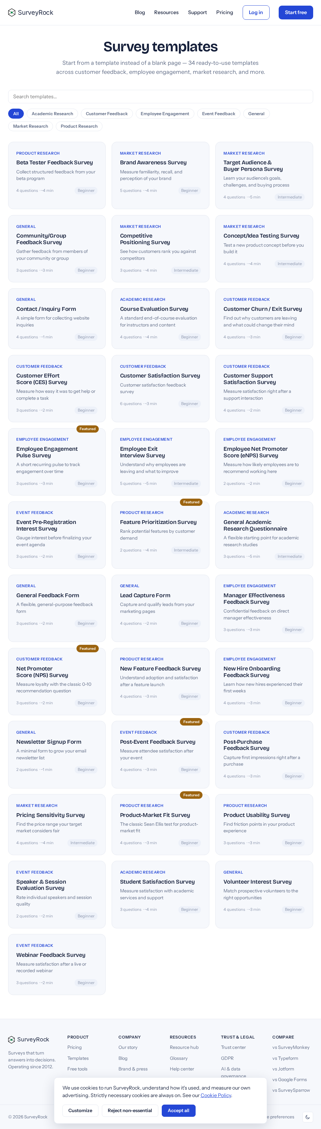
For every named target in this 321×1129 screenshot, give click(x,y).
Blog (140, 12)
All (16, 113)
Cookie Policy (216, 1095)
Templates (78, 1058)
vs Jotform (283, 1069)
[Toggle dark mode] (308, 1117)
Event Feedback (218, 113)
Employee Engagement (165, 113)
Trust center (233, 1047)
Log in (256, 12)
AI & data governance (233, 1072)
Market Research (30, 126)
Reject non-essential (130, 1110)
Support (197, 12)
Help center (182, 1069)
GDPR (227, 1058)
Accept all (178, 1110)
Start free (296, 12)
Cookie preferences (274, 1116)
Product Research (79, 126)
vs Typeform (285, 1058)
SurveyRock (35, 12)
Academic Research (52, 113)
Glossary (179, 1058)
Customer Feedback (107, 113)
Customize (80, 1110)
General (256, 113)
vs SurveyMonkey (291, 1047)
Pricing (224, 12)
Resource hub (184, 1047)
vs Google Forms (289, 1079)
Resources (166, 12)
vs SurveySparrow (291, 1090)
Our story (128, 1047)
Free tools (77, 1069)
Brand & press (133, 1069)
